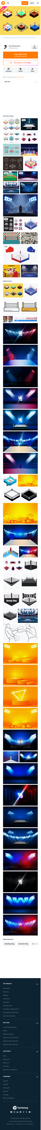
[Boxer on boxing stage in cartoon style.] (23, 412)
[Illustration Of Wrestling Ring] (25, 214)
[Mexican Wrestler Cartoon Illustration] (11, 350)
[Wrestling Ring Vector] (11, 149)
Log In (32, 3)
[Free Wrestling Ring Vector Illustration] (11, 187)
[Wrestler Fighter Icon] (11, 317)
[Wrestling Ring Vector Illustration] (11, 174)
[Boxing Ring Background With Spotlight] (20, 269)
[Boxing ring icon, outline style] (26, 399)
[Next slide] (33, 1126)
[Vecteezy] (3, 3)
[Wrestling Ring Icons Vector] (11, 123)
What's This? (21, 77)
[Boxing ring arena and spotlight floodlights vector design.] (20, 508)
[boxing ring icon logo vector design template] (10, 715)
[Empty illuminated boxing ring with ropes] (13, 228)
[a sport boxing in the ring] (20, 803)
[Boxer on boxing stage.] (28, 412)
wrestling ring (9, 1126)
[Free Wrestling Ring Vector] (13, 383)
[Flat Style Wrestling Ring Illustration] (26, 302)
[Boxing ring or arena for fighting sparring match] (15, 429)
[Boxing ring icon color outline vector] (11, 417)
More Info (7, 80)
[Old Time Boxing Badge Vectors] (13, 289)
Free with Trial (20, 55)
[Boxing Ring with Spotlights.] (11, 240)
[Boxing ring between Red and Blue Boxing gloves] (20, 333)
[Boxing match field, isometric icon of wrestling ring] (10, 216)
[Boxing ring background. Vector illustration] (11, 927)
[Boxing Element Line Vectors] (13, 201)
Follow (34, 48)
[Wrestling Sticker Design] (11, 161)
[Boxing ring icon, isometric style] (10, 303)
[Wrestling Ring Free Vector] (11, 136)
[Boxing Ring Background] (12, 252)
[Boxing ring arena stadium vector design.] (20, 443)
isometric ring (23, 1126)
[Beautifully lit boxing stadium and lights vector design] (20, 999)
